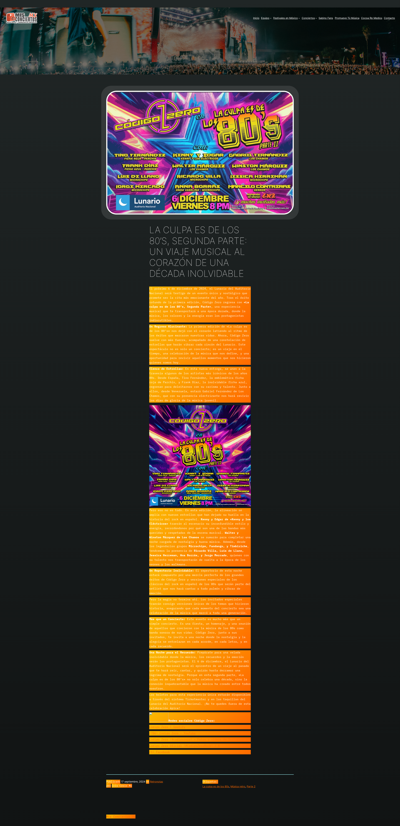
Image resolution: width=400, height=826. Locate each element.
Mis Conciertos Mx (120, 816)
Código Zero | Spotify (167, 727)
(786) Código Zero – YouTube (172, 733)
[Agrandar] (246, 408)
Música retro (237, 786)
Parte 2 (251, 786)
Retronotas (156, 781)
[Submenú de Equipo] (271, 18)
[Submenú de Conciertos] (316, 18)
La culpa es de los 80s (215, 786)
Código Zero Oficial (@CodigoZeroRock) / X (184, 745)
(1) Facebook (159, 752)
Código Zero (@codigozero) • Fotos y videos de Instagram (196, 739)
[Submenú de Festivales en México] (299, 18)
